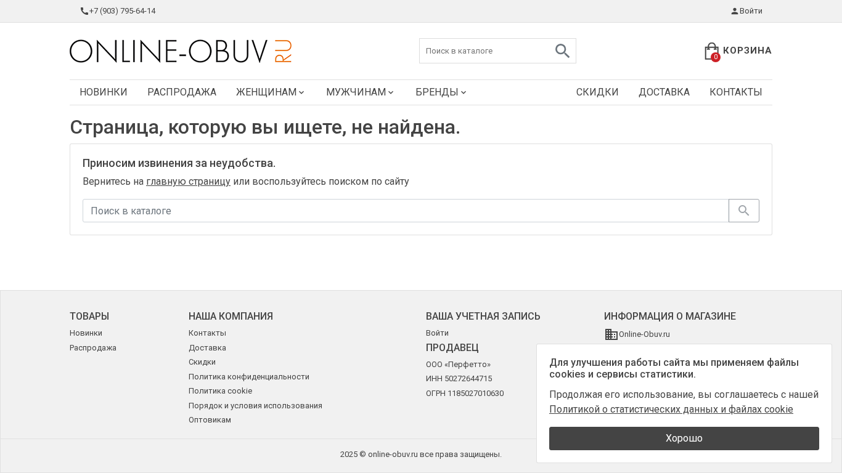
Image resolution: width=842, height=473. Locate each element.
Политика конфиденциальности (249, 376)
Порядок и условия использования (255, 405)
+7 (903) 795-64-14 (122, 10)
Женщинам (266, 92)
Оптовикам (210, 419)
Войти (751, 10)
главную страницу (188, 181)
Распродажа (181, 92)
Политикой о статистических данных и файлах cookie (671, 409)
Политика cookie (220, 390)
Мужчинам (356, 92)
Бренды (437, 92)
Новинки (104, 92)
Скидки (597, 92)
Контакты (735, 92)
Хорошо (684, 438)
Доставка (664, 92)
